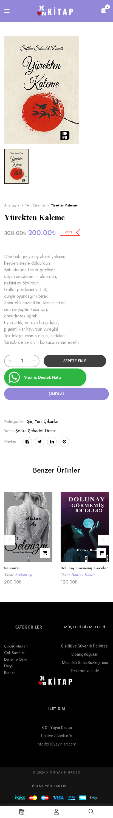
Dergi (8, 666)
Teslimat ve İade (84, 671)
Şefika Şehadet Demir (35, 431)
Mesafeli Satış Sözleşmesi (85, 662)
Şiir (29, 421)
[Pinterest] (64, 441)
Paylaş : (11, 442)
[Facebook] (27, 441)
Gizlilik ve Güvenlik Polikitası (84, 646)
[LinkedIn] (52, 441)
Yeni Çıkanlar (35, 205)
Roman (9, 672)
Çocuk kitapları (16, 646)
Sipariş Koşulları (84, 654)
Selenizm (11, 568)
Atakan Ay (24, 575)
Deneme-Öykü (15, 659)
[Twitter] (39, 441)
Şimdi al (57, 394)
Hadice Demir (83, 575)
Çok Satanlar (14, 652)
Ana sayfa (11, 205)
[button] (103, 10)
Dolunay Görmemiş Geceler (84, 568)
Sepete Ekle (74, 361)
